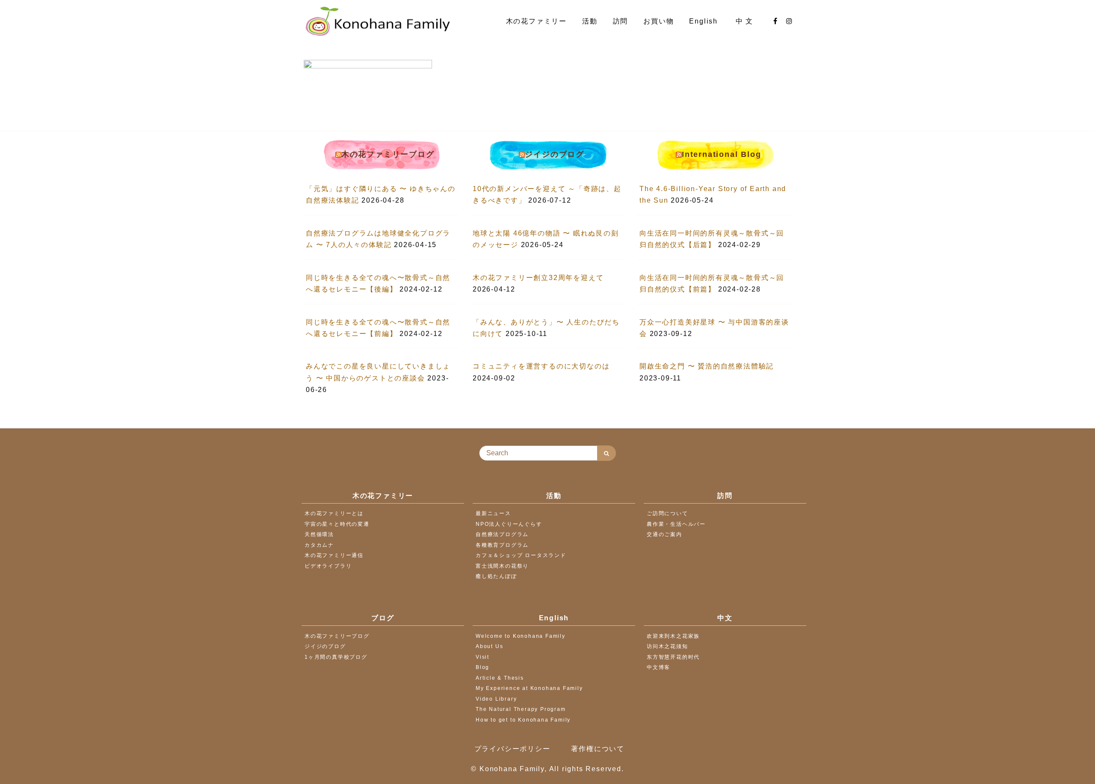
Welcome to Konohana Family (520, 636)
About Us (489, 646)
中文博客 (658, 667)
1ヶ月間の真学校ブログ (336, 657)
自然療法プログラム (502, 534)
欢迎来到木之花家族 (673, 636)
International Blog (721, 154)
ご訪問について (667, 513)
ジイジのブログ (554, 154)
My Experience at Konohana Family (529, 688)
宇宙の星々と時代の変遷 (337, 524)
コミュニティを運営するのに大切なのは (541, 366)
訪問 (620, 21)
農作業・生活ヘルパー (676, 524)
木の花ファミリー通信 (334, 555)
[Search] (606, 453)
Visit (482, 657)
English (704, 21)
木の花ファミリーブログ (388, 154)
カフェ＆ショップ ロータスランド (521, 555)
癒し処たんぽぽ (496, 576)
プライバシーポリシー (512, 748)
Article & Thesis (500, 678)
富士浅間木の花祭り (502, 566)
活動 (590, 21)
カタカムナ (319, 545)
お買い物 (658, 21)
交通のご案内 (664, 534)
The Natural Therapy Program (521, 709)
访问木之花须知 (667, 646)
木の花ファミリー (536, 21)
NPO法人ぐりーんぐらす (509, 524)
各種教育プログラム (502, 545)
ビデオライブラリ (328, 566)
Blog (482, 667)
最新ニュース (493, 513)
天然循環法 (319, 534)
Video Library (496, 699)
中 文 (746, 21)
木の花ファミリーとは (334, 513)
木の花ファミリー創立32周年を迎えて (538, 277)
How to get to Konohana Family (523, 720)
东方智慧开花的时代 (673, 657)
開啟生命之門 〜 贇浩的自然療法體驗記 (706, 366)
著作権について (597, 748)
